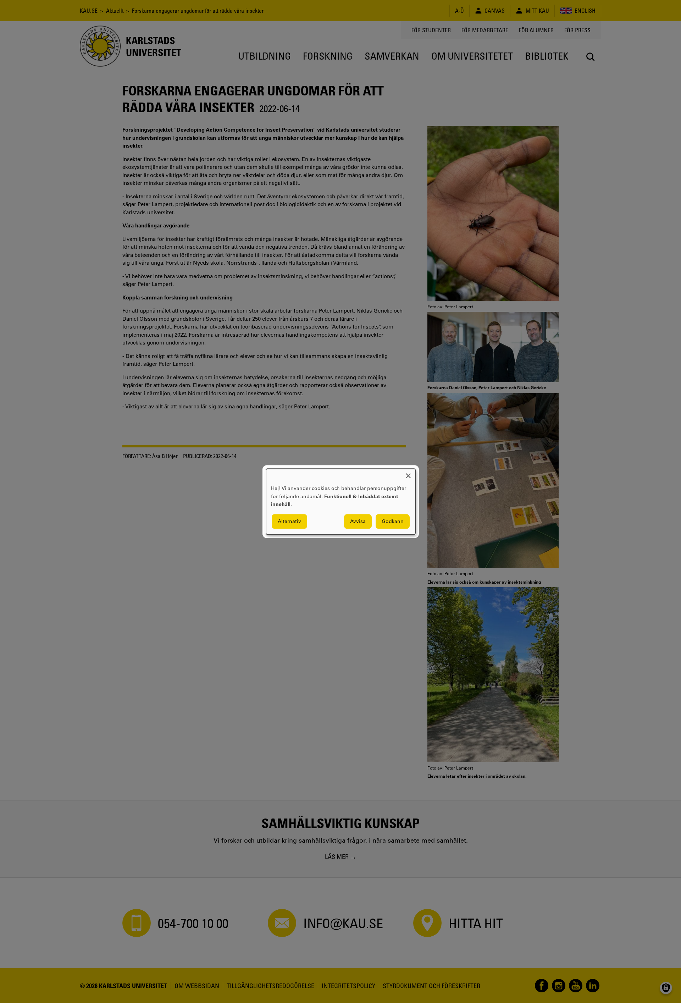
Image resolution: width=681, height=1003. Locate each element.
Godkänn (393, 521)
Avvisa (358, 521)
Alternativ (289, 521)
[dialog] (340, 501)
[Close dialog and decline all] (408, 473)
